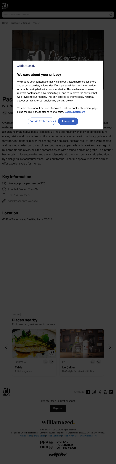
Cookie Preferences (41, 121)
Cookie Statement (74, 112)
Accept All (68, 121)
